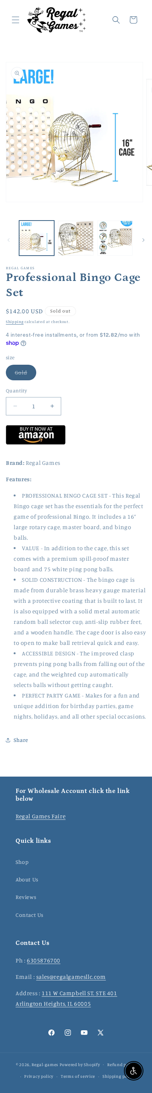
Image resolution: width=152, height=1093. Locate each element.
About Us (27, 879)
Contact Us (30, 914)
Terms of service (78, 1076)
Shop (22, 861)
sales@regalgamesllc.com (71, 976)
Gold (25, 374)
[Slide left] (8, 240)
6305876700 (43, 960)
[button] (15, 19)
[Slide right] (143, 240)
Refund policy (121, 1064)
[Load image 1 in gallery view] (36, 238)
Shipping (15, 321)
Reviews (26, 896)
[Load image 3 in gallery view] (115, 238)
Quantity (16, 390)
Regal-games (45, 1064)
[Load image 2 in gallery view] (75, 238)
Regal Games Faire (40, 816)
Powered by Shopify (80, 1064)
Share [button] (21, 739)
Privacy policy (38, 1076)
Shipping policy (119, 1076)
